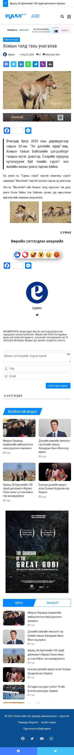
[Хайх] (62, 18)
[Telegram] (35, 64)
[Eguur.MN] (22, 16)
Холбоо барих (48, 722)
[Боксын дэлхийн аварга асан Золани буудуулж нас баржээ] (55, 472)
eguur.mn (64, 716)
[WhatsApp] (28, 64)
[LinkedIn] (21, 64)
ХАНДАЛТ (53, 603)
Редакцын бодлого (28, 722)
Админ (11, 54)
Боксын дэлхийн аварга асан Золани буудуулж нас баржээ (41, 3)
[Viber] (43, 64)
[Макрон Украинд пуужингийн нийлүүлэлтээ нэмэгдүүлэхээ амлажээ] (19, 428)
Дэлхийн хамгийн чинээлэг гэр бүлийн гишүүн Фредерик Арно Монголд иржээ (46, 635)
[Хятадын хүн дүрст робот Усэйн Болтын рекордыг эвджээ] (14, 692)
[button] (37, 30)
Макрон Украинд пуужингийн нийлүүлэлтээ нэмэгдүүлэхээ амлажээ (18, 444)
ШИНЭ (19, 603)
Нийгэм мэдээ (11, 39)
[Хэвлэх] (50, 64)
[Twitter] (14, 64)
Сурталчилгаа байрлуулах (37, 728)
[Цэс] (69, 18)
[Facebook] (6, 64)
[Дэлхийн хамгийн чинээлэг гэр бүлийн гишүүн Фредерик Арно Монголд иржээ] (55, 428)
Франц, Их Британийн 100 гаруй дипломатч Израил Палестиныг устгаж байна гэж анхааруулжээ (46, 654)
